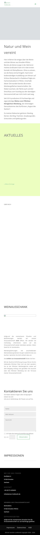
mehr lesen (9, 154)
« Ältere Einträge (9, 184)
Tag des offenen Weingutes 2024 (17, 175)
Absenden (23, 437)
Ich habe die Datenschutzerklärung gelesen (19, 433)
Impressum (11, 528)
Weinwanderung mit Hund (15, 162)
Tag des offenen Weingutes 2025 (17, 149)
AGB (30, 528)
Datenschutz (21, 528)
